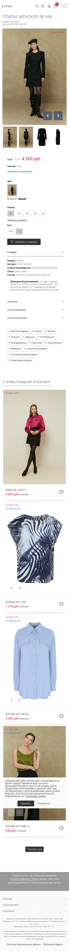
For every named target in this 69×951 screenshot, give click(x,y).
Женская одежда (19, 331)
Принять (26, 803)
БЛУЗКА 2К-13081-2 (17, 826)
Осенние (15, 336)
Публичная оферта (53, 944)
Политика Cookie (35, 796)
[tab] (35, 252)
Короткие (36, 342)
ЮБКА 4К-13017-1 (16, 490)
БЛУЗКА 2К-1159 (16, 602)
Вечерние (15, 348)
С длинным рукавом (36, 348)
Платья (38, 331)
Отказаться (44, 803)
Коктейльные (47, 336)
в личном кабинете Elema (33, 877)
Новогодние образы (21, 360)
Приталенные (54, 342)
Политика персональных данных (23, 944)
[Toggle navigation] (64, 6)
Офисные (30, 336)
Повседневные (18, 342)
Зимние (51, 331)
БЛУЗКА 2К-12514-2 (17, 714)
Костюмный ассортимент (24, 354)
